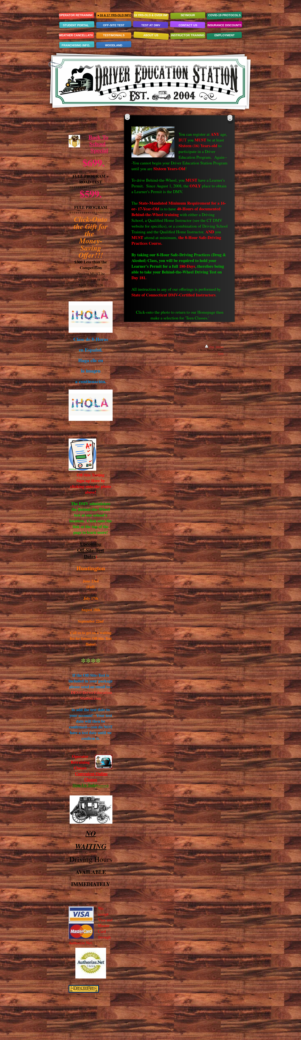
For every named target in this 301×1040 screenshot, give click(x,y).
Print (212, 347)
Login (221, 353)
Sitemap (220, 347)
